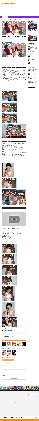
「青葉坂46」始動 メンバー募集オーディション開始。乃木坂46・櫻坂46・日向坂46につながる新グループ (33, 67)
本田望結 (22, 333)
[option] (4, 388)
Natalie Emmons (7, 333)
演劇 (3, 333)
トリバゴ (9, 333)
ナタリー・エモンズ (12, 333)
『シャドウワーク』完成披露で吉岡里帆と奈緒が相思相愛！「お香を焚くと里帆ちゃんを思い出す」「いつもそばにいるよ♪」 (33, 52)
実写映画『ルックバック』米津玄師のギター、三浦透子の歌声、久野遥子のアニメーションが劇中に (33, 59)
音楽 (15, 402)
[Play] (14, 219)
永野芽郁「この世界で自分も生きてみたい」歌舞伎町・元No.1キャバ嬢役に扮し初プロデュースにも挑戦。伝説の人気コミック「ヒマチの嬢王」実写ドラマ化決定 (33, 78)
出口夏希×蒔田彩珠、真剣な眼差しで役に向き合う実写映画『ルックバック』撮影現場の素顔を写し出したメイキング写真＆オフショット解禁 (33, 70)
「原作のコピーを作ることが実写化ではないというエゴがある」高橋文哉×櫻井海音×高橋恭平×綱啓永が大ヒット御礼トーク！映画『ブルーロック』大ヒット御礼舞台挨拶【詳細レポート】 (33, 74)
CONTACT (12, 417)
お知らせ (22, 417)
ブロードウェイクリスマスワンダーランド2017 (18, 333)
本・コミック (16, 400)
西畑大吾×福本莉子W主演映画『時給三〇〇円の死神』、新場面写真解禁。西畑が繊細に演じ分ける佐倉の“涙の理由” (33, 82)
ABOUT (14, 417)
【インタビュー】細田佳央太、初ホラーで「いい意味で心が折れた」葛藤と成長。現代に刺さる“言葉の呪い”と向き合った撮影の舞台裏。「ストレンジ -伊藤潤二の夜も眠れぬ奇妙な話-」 (33, 55)
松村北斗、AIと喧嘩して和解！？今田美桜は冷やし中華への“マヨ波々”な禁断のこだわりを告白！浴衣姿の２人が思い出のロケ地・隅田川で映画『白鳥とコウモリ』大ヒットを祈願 (33, 63)
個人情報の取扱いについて (18, 417)
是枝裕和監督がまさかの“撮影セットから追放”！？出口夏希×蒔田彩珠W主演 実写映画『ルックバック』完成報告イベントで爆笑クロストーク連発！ (33, 48)
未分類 (15, 399)
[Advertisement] (19, 10)
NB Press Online (5, 417)
